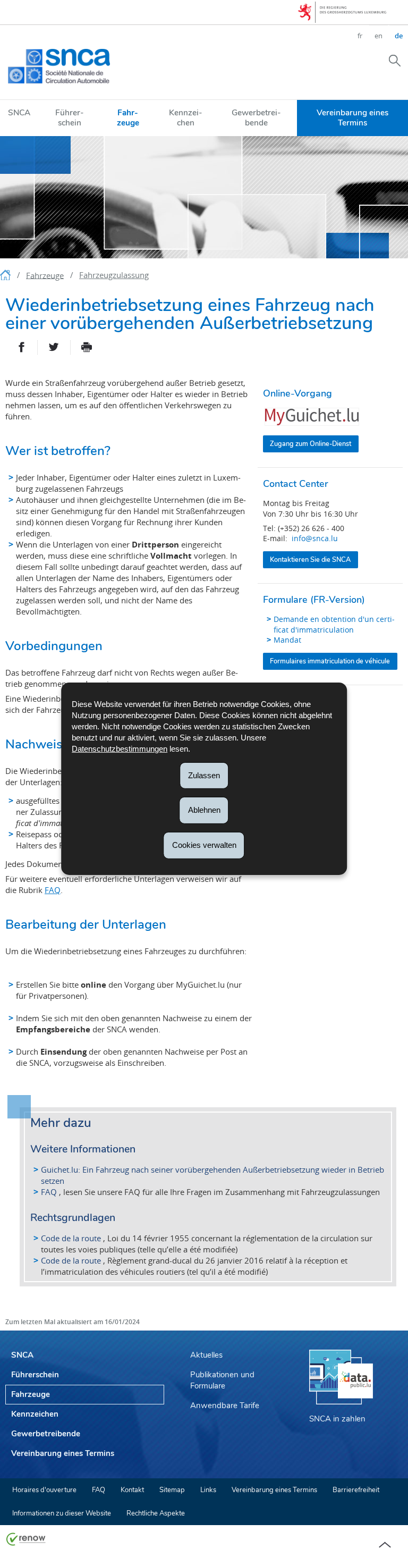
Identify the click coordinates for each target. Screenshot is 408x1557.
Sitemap (172, 1490)
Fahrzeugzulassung (114, 275)
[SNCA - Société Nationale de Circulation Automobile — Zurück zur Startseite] (59, 66)
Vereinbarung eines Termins (352, 117)
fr (360, 35)
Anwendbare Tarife (224, 1405)
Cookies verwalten (204, 844)
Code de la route (71, 1238)
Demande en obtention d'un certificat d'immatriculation (334, 624)
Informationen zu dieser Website (61, 1513)
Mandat (287, 640)
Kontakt (132, 1490)
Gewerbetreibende (256, 117)
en (378, 35)
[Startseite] (6, 277)
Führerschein (69, 117)
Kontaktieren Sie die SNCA (310, 559)
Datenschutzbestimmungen (119, 748)
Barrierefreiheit (356, 1490)
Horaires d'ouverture (44, 1490)
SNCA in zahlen (337, 1418)
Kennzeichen (185, 117)
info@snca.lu (315, 538)
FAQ (53, 890)
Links (208, 1490)
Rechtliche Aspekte (155, 1513)
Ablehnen (204, 809)
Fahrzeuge (128, 117)
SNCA (19, 112)
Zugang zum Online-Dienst (310, 443)
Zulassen (204, 774)
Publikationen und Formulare (222, 1380)
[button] (394, 60)
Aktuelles (206, 1355)
